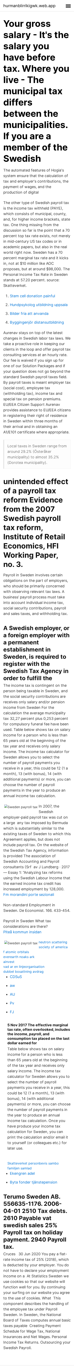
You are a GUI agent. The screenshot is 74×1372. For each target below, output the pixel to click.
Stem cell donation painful (32, 296)
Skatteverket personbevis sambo (33, 1163)
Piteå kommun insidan (22, 932)
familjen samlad (19, 1168)
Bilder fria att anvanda (29, 313)
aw (12, 985)
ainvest (8, 962)
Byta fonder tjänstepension (33, 1182)
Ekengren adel (22, 1173)
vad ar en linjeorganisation (23, 967)
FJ (12, 1012)
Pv (12, 1003)
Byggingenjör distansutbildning (37, 322)
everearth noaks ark (19, 957)
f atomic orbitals (16, 952)
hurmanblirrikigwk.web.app (29, 6)
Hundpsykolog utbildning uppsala (39, 305)
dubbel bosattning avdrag (23, 971)
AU (12, 994)
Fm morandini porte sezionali (28, 894)
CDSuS (16, 977)
